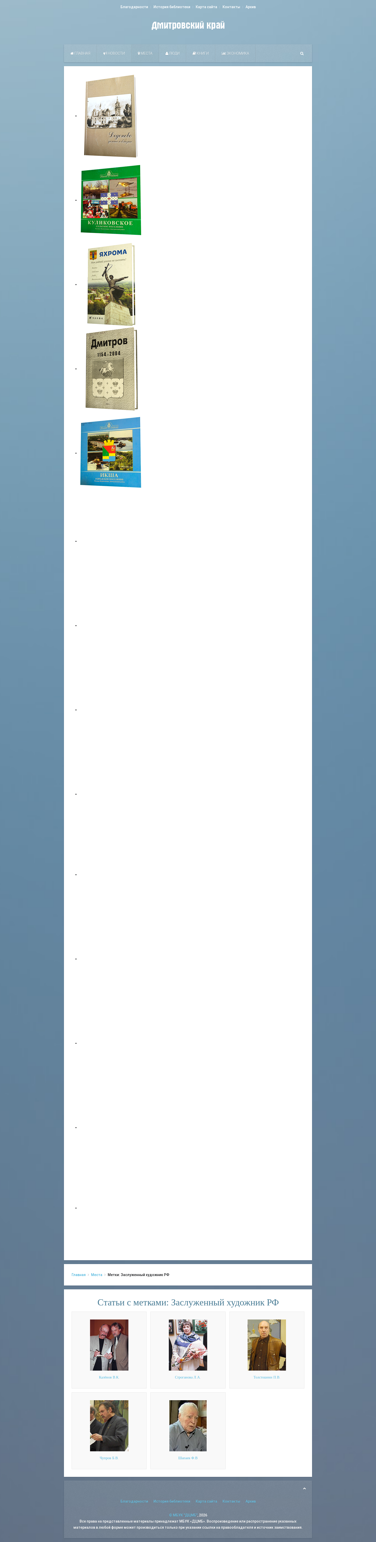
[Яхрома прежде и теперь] (111, 959)
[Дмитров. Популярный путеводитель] (111, 541)
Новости (116, 53)
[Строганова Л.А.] (188, 1345)
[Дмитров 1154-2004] (111, 369)
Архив (251, 7)
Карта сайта (206, 7)
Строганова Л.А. (188, 1377)
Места (146, 53)
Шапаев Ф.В (187, 1458)
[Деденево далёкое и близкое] (111, 116)
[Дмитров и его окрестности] (111, 794)
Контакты (231, 7)
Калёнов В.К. (109, 1377)
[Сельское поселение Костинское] (111, 710)
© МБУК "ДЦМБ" (183, 1515)
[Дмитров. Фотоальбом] (111, 1127)
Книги (202, 53)
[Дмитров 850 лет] (111, 1043)
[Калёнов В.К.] (109, 1345)
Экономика (237, 53)
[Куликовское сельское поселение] (111, 200)
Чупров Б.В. (109, 1458)
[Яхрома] (111, 284)
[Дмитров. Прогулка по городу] (111, 625)
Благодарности (134, 7)
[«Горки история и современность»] (111, 1208)
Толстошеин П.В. (266, 1377)
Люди (174, 53)
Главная (82, 53)
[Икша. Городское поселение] (111, 453)
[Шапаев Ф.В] (188, 1425)
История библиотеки (171, 7)
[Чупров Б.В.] (109, 1425)
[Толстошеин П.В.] (267, 1345)
